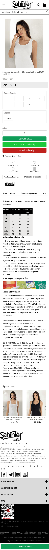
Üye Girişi (38, 6)
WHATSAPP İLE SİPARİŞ (24, 144)
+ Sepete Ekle (24, 138)
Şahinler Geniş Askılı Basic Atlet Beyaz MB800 (13, 418)
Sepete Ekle (25, 546)
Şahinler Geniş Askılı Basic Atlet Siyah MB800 (36, 418)
